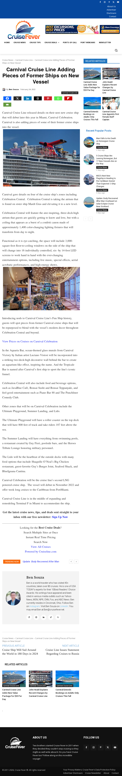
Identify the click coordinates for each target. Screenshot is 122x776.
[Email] (7, 104)
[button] (116, 50)
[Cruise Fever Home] (23, 29)
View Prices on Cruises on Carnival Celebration (30, 341)
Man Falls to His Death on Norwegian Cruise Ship (106, 141)
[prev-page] (86, 219)
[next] (76, 562)
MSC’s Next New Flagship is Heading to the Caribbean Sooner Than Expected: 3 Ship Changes (106, 181)
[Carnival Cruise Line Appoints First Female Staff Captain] (111, 103)
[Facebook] (100, 2)
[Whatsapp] (58, 98)
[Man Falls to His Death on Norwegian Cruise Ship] (89, 142)
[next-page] (91, 219)
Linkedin (64, 606)
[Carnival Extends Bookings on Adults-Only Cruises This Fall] (67, 679)
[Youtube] (118, 2)
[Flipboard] (68, 98)
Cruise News (7, 60)
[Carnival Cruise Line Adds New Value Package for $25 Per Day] (14, 679)
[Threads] (38, 98)
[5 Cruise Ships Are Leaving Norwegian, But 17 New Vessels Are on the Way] (89, 159)
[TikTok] (51, 617)
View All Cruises (41, 547)
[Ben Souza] (4, 89)
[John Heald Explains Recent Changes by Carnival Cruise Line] (40, 679)
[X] (113, 2)
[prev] (71, 562)
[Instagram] (105, 2)
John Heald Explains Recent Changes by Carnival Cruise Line (38, 693)
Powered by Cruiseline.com (40, 551)
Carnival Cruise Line (24, 60)
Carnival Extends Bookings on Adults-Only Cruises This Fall (67, 693)
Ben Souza (14, 89)
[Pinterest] (109, 2)
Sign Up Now (60, 517)
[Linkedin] (27, 98)
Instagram (35, 606)
